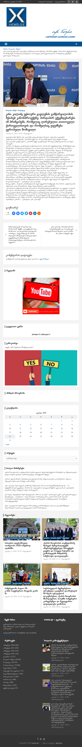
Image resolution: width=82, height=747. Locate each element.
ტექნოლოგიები (9, 688)
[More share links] (39, 213)
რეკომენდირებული (10, 674)
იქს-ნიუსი (59, 743)
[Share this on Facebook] (13, 213)
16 (72, 429)
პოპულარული (8, 665)
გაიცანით (8, 538)
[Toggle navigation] (6, 44)
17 (10, 433)
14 (51, 429)
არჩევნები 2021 (8, 648)
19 (30, 433)
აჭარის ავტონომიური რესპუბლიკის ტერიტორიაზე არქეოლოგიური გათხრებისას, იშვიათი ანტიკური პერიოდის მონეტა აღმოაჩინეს (64, 668)
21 (51, 433)
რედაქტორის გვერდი (11, 671)
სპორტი (6, 682)
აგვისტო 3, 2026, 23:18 (13, 551)
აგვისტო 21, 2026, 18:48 (59, 697)
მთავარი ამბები (11, 110)
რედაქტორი (28, 134)
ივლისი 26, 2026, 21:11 (51, 559)
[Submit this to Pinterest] (30, 213)
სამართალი (7, 680)
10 (10, 429)
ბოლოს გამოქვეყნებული (56, 640)
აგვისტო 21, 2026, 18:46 (59, 725)
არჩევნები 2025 (8, 654)
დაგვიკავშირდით (60, 2)
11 (20, 429)
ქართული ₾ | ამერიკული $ (41, 334)
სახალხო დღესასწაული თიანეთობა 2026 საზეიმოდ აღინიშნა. (18, 546)
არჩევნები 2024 (8, 651)
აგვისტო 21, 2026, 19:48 (59, 658)
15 (62, 429)
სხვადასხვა (7, 685)
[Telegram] (26, 213)
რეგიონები (10, 515)
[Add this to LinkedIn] (35, 213)
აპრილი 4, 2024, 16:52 (14, 134)
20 (41, 433)
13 (41, 429)
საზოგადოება (8, 677)
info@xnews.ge (8, 635)
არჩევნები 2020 (8, 645)
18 (20, 433)
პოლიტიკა (21, 110)
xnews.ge (35, 743)
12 (30, 429)
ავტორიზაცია (44, 259)
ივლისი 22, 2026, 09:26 (51, 607)
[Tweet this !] (22, 213)
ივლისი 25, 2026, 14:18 (13, 597)
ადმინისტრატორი (57, 660)
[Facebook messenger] (18, 213)
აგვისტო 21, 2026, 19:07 (59, 673)
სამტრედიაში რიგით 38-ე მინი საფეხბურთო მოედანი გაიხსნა (21, 591)
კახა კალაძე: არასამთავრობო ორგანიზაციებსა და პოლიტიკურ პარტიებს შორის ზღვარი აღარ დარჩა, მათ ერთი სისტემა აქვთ (59, 230)
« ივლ (7, 444)
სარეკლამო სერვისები (46, 2)
